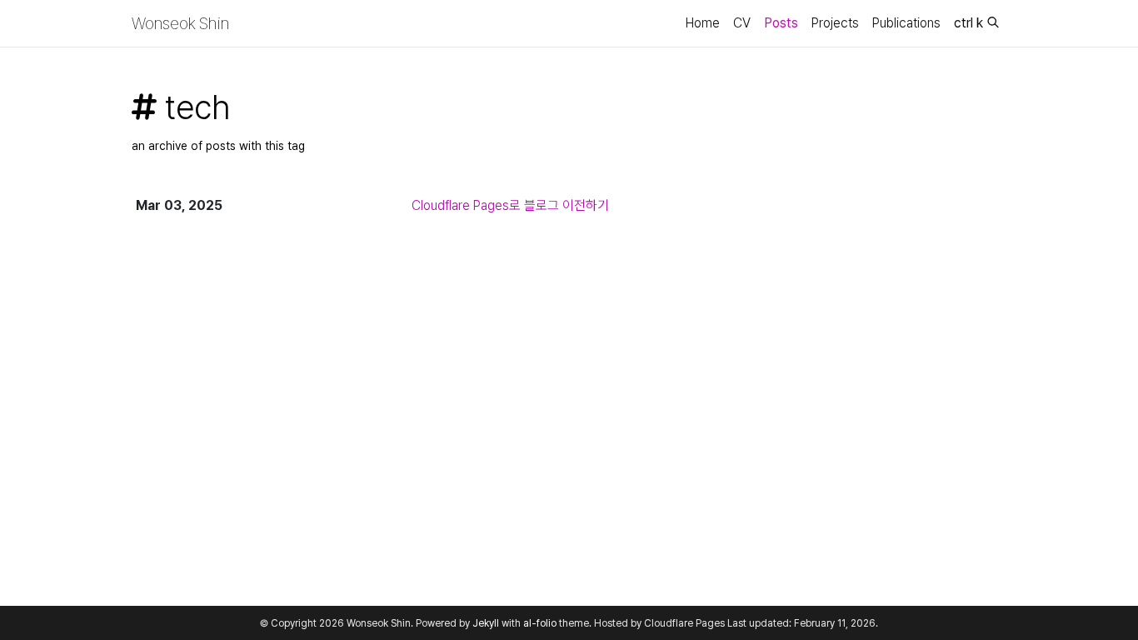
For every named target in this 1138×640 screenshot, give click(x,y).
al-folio (540, 623)
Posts (781, 23)
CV (742, 23)
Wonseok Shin (180, 23)
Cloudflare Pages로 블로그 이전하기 (510, 205)
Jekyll (485, 623)
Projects (835, 23)
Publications (906, 23)
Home (703, 23)
